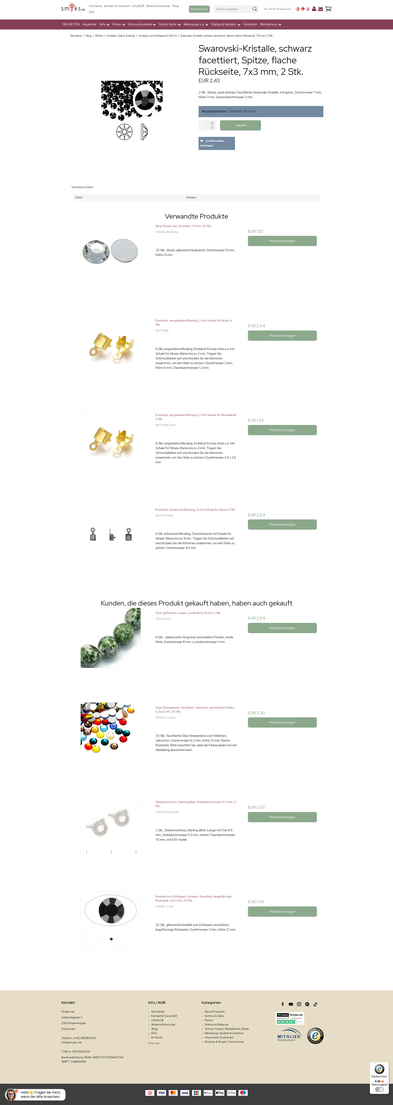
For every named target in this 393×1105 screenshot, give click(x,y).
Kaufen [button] (241, 125)
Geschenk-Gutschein (219, 1037)
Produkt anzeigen (282, 241)
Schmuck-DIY (199, 9)
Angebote (89, 24)
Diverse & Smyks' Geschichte (224, 1042)
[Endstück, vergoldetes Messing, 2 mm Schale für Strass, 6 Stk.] (110, 356)
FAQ (91, 12)
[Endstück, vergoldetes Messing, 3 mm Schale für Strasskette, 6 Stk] (110, 451)
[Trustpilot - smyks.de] (289, 1018)
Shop (175, 6)
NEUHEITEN (71, 24)
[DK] (298, 9)
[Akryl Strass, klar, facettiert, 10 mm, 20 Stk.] (110, 262)
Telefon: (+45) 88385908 (78, 1038)
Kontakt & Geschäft (117, 6)
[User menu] (314, 10)
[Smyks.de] (73, 9)
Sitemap (153, 1043)
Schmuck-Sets (214, 1016)
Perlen (209, 1020)
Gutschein (250, 24)
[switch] (379, 1089)
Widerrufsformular (158, 6)
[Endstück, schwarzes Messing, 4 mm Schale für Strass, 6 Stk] (110, 545)
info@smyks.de (71, 1042)
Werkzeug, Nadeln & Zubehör (224, 1033)
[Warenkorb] (328, 9)
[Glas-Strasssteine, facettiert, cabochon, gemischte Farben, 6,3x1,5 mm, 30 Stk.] (110, 743)
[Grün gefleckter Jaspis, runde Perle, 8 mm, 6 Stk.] (110, 648)
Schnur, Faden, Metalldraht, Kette (227, 1029)
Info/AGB (138, 6)
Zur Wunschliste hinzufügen (212, 143)
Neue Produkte (215, 1011)
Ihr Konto (157, 1037)
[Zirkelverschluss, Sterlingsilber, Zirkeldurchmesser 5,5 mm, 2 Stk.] (110, 838)
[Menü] (374, 1064)
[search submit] (255, 9)
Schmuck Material (216, 1024)
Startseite (95, 6)
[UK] (308, 9)
